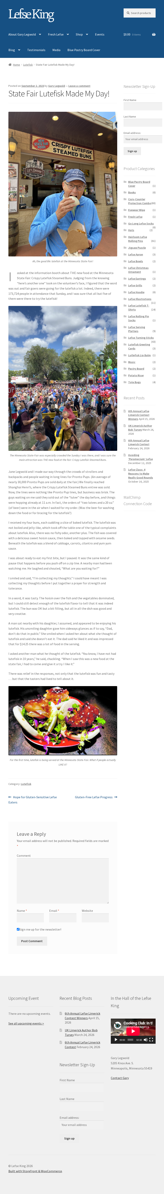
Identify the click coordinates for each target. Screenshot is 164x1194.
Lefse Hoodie (136, 292)
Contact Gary (120, 1078)
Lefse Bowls (135, 261)
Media (56, 50)
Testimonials (36, 50)
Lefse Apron (135, 254)
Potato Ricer (136, 375)
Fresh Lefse (56, 34)
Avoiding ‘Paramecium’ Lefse (140, 457)
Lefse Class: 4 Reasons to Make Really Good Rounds (140, 473)
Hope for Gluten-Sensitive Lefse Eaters (32, 799)
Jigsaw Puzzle (137, 247)
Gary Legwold (56, 86)
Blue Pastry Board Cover (83, 50)
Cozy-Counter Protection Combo (139, 201)
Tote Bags (134, 382)
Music (131, 362)
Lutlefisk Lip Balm (139, 355)
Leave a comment (79, 86)
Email (54, 911)
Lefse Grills (135, 285)
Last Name (130, 116)
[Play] (116, 1040)
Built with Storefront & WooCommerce (35, 1171)
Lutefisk (28, 64)
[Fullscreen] (151, 1040)
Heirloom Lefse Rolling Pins (137, 239)
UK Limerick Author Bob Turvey (140, 427)
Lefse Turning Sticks (141, 337)
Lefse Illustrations (139, 299)
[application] (133, 1031)
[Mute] (146, 1040)
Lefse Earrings (137, 278)
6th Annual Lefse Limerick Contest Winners (138, 415)
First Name (130, 100)
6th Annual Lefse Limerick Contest (138, 442)
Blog (11, 50)
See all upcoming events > (26, 1023)
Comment (24, 856)
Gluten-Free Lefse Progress (94, 797)
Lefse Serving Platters (136, 329)
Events (99, 34)
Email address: (132, 133)
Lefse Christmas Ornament (138, 270)
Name (22, 911)
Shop (79, 34)
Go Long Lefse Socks (141, 223)
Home (16, 64)
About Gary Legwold (22, 34)
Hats (131, 230)
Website (87, 911)
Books (132, 192)
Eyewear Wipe (136, 210)
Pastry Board (136, 368)
